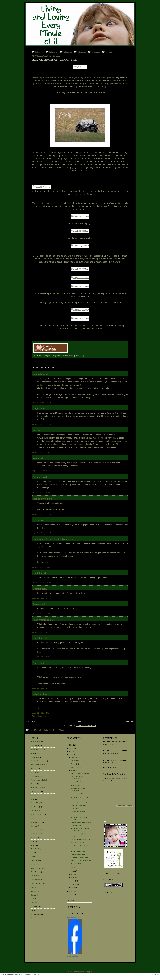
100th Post (34, 902)
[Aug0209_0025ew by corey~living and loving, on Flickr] (41, 187)
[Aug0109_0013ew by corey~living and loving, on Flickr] (80, 269)
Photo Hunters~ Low (77, 843)
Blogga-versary (35, 891)
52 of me (33, 772)
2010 (71, 751)
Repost (33, 845)
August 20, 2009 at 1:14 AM (41, 452)
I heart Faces (35, 807)
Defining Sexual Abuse (78, 851)
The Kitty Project (36, 791)
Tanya (36, 604)
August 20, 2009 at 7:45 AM (41, 492)
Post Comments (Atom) (86, 726)
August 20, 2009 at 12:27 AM (41, 424)
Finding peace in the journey (80, 773)
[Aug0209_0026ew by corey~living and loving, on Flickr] (80, 310)
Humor (33, 799)
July (72, 868)
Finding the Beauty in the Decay (81, 860)
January (73, 887)
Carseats (33, 899)
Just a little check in (77, 863)
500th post (34, 887)
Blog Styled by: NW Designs (80, 972)
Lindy (36, 520)
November (74, 761)
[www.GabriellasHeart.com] (115, 847)
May (72, 874)
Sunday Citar (35, 803)
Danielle (37, 573)
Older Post (129, 721)
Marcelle (37, 374)
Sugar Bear (57, 356)
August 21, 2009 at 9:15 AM (41, 713)
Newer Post (31, 721)
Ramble (33, 784)
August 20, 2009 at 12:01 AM (41, 402)
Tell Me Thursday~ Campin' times (55, 59)
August (73, 770)
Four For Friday (35, 830)
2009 (71, 755)
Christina (38, 638)
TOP (158, 974)
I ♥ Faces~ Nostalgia (77, 794)
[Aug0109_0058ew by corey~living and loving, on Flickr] (80, 246)
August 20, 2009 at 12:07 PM (41, 582)
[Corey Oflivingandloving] (74, 954)
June (72, 871)
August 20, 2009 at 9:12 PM (41, 688)
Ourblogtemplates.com (29, 974)
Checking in (74, 808)
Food (32, 857)
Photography (47, 356)
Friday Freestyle (36, 872)
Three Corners (35, 860)
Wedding (33, 864)
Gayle (36, 408)
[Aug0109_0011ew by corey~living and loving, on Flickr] (80, 278)
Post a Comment (39, 716)
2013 (71, 742)
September (74, 767)
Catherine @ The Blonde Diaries (51, 539)
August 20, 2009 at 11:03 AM (41, 567)
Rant (32, 841)
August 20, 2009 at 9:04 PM (41, 657)
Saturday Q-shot (36, 914)
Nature (33, 753)
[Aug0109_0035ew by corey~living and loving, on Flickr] (80, 216)
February (74, 884)
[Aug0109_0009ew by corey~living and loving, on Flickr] (80, 286)
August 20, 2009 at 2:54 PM (41, 598)
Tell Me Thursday (68, 356)
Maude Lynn (40, 498)
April (72, 877)
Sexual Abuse (35, 876)
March (73, 881)
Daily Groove (35, 906)
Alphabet (33, 837)
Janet (36, 458)
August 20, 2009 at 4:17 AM (41, 471)
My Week (34, 768)
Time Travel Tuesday (37, 883)
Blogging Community (37, 761)
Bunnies (33, 826)
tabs (32, 910)
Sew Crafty (34, 811)
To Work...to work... (76, 785)
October (73, 764)
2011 (71, 748)
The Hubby (80, 356)
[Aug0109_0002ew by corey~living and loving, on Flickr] (80, 231)
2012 (71, 745)
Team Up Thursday (37, 814)
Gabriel (37, 588)
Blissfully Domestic (37, 868)
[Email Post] (69, 353)
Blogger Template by (8, 974)
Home (80, 721)
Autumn (37, 477)
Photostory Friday (36, 788)
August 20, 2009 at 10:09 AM (41, 514)
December (74, 757)
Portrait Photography (37, 780)
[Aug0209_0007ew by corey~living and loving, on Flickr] (80, 147)
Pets (40, 356)
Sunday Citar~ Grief (77, 782)
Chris (36, 663)
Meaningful (34, 757)
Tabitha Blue (40, 694)
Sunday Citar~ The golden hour (81, 839)
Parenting (34, 818)
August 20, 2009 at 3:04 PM (41, 613)
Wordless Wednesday (38, 765)
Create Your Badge (72, 956)
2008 (71, 891)
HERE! (115, 744)
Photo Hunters (35, 776)
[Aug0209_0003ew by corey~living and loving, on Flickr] (80, 318)
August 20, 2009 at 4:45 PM (41, 632)
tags (32, 853)
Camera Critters (36, 822)
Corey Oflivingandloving (73, 917)
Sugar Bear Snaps (36, 880)
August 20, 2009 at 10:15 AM (41, 533)
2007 (71, 895)
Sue (35, 430)
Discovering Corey (37, 749)
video (32, 918)
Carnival (33, 895)
